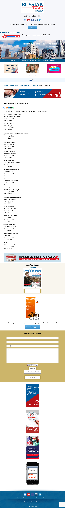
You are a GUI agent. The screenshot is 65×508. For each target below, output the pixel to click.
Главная (12, 60)
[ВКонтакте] (4, 107)
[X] (11, 107)
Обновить (32, 368)
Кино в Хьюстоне (44, 85)
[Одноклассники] (7, 107)
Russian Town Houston (10, 85)
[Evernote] (13, 107)
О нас (18, 60)
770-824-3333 (46, 35)
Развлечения (24, 85)
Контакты (52, 60)
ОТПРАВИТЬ (32, 377)
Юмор (39, 60)
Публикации (25, 60)
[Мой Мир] (9, 107)
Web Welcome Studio (32, 506)
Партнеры (45, 60)
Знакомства (33, 60)
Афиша (34, 85)
